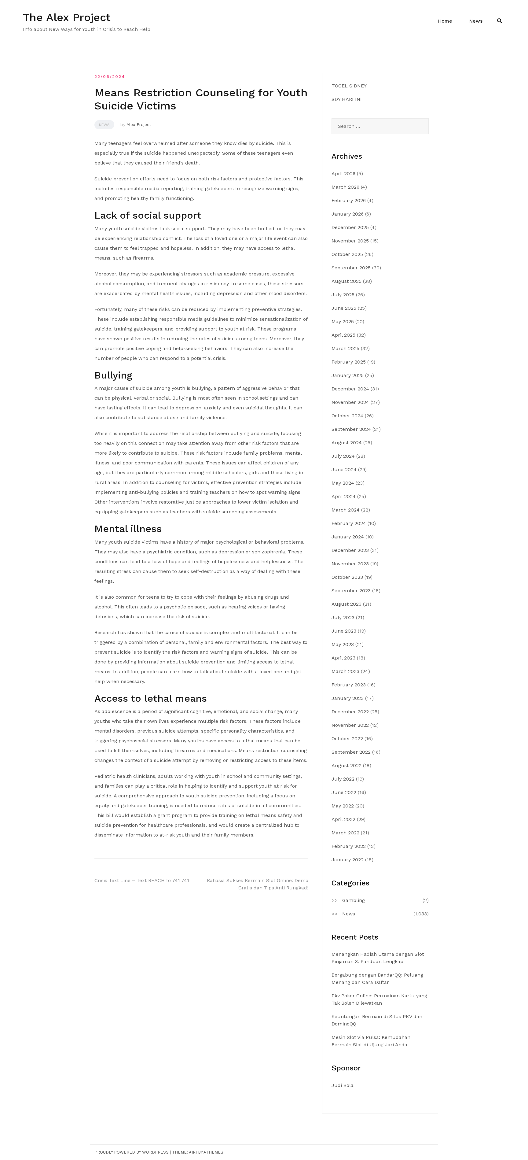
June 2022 (344, 792)
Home (445, 21)
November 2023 (350, 564)
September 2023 (351, 590)
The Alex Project (67, 17)
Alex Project (139, 124)
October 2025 (347, 254)
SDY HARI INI (347, 99)
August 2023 (346, 604)
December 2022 (350, 712)
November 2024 (350, 402)
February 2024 (349, 523)
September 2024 (351, 429)
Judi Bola (343, 1085)
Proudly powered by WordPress (131, 1152)
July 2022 (343, 779)
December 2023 (350, 550)
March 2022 (345, 833)
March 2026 (345, 187)
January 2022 (348, 860)
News (475, 21)
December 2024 (350, 389)
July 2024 (343, 456)
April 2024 (344, 496)
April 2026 (343, 173)
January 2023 (348, 698)
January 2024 (348, 537)
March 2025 (345, 348)
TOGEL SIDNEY (349, 86)
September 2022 (351, 752)
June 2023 (344, 631)
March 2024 (346, 510)
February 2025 (349, 362)
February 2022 (349, 846)
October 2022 (347, 738)
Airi (193, 1152)
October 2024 (347, 416)
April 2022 (343, 819)
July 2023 (343, 617)
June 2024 (344, 469)
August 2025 (346, 281)
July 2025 (343, 294)
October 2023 (347, 577)
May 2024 (343, 483)
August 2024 (347, 442)
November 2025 (350, 241)
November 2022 (350, 725)
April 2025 (343, 335)
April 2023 (343, 658)
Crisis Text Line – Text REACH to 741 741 (141, 880)
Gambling (353, 900)
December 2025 (350, 227)
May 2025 (343, 321)
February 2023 (349, 685)
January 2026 (348, 214)
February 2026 (349, 200)
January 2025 (348, 375)
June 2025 (344, 308)
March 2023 (345, 671)
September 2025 (351, 268)
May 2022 (343, 806)
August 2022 (346, 765)
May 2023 (343, 644)
